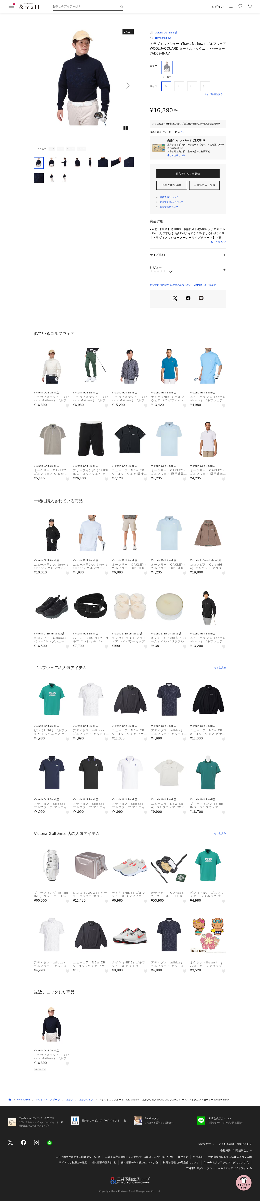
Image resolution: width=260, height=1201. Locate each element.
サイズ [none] (153, 86)
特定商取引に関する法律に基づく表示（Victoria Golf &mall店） (184, 285)
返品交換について (169, 207)
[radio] (167, 69)
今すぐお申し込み (176, 155)
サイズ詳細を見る (213, 94)
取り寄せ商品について (171, 202)
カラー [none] (153, 65)
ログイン (218, 6)
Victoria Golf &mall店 (166, 32)
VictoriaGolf (23, 1099)
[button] (84, 85)
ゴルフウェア (86, 1099)
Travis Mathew (163, 37)
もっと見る (217, 241)
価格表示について (169, 197)
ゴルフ (69, 1099)
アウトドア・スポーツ (48, 1099)
